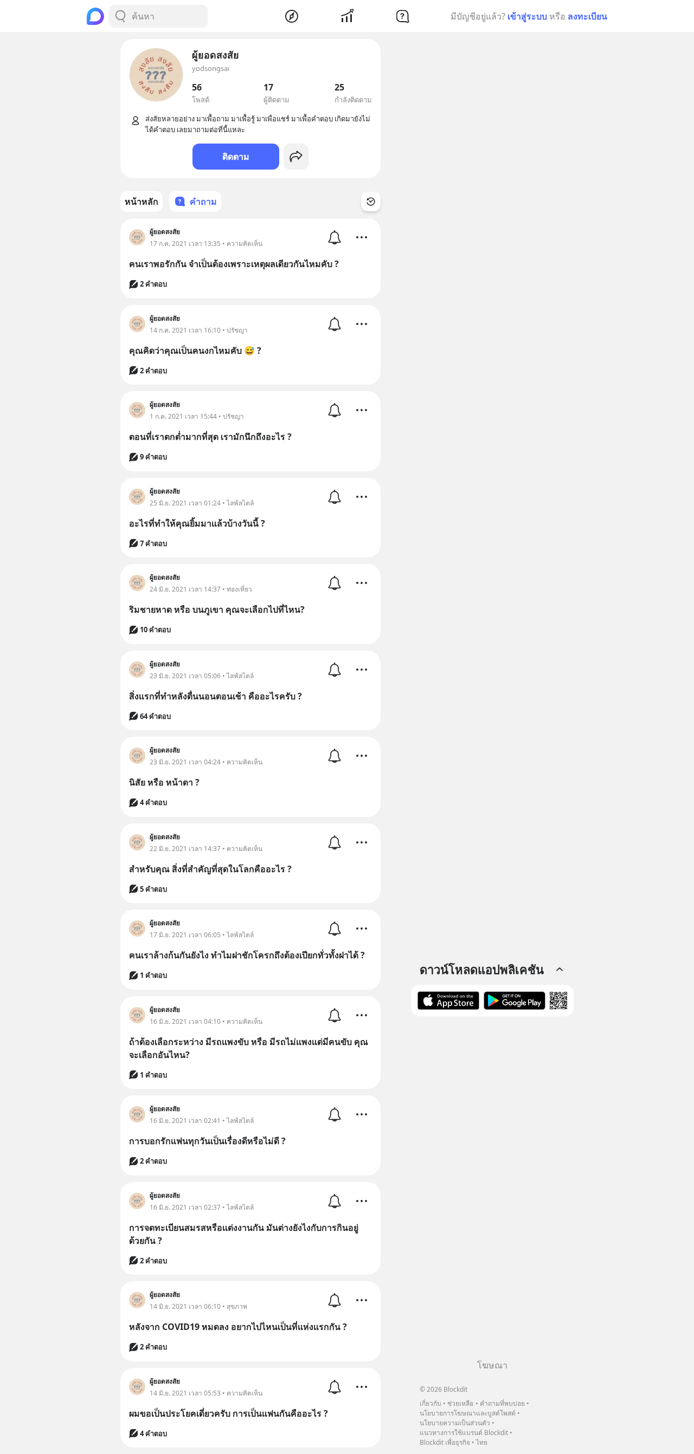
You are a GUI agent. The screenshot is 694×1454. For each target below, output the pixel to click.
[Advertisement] (492, 1191)
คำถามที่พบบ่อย (502, 1403)
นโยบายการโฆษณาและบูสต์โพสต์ (468, 1413)
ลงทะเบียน (587, 16)
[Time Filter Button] (371, 201)
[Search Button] (120, 16)
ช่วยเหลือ (460, 1403)
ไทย (481, 1442)
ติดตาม (235, 157)
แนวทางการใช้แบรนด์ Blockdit (464, 1432)
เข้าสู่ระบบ (527, 16)
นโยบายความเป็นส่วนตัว (455, 1422)
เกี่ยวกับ (430, 1403)
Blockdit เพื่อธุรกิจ (445, 1442)
